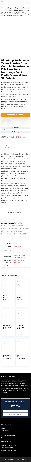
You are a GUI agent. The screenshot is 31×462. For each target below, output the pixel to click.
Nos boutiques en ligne (8, 435)
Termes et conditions (7, 448)
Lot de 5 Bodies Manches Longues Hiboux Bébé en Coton (7, 300)
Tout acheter (5, 430)
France (11, 130)
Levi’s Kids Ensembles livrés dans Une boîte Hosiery (7, 328)
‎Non (15, 250)
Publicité (3, 438)
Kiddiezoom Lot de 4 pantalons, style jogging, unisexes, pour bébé (7, 359)
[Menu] (2, 2)
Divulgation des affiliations (9, 450)
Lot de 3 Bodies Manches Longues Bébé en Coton (20, 300)
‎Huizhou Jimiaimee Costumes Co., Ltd (19, 256)
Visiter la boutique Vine (21, 266)
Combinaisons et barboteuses (13, 10)
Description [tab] (6, 145)
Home (3, 8)
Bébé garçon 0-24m (13, 136)
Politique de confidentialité (9, 445)
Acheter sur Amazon (15, 115)
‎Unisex (15, 243)
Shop (9, 8)
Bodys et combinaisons (22, 8)
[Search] (28, 2)
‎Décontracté (17, 247)
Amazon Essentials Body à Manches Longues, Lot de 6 (21, 329)
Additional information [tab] (9, 148)
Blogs (2, 433)
